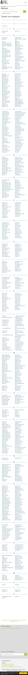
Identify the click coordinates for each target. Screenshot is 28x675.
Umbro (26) (4, 547)
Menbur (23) (4, 367)
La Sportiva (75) (5, 321)
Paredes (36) (5, 431)
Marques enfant (14, 621)
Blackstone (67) (5, 94)
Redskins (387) (5, 466)
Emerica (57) (18, 186)
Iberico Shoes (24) (19, 261)
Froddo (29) (4, 216)
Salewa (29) (17, 487)
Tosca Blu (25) (5, 537)
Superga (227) (18, 517)
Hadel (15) (17, 244)
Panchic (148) (18, 426)
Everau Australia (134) (20, 194)
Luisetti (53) (4, 345)
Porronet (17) (5, 450)
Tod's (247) (17, 531)
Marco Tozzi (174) (6, 357)
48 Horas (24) (5, 31)
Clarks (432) (4, 138)
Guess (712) (4, 239)
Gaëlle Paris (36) (5, 224)
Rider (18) (17, 472)
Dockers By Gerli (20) (19, 166)
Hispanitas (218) (5, 252)
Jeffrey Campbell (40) (6, 282)
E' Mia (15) (17, 197)
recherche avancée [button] (6, 13)
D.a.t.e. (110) (18, 157)
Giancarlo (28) (18, 230)
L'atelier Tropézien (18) (7, 349)
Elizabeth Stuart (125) (6, 184)
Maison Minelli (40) (6, 356)
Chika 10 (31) (18, 133)
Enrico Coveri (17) (6, 190)
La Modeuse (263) (19, 320)
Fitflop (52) (17, 209)
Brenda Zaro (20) (18, 101)
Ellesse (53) (17, 184)
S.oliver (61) (4, 486)
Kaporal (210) (18, 296)
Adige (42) (4, 39)
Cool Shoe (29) (18, 146)
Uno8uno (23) (5, 550)
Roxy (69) (4, 480)
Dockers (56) (5, 166)
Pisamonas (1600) (19, 442)
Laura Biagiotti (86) (19, 324)
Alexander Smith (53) (6, 44)
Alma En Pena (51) (19, 45)
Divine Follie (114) (19, 165)
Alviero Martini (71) (19, 48)
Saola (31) (4, 494)
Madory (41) (17, 355)
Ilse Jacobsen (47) (19, 264)
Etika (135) (4, 193)
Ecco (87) (4, 181)
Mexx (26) (17, 369)
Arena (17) (4, 59)
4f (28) (3, 32)
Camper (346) (5, 115)
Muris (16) (4, 388)
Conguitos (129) (18, 145)
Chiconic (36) (18, 131)
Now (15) (17, 403)
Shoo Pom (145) (5, 505)
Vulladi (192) (4, 570)
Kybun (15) (4, 311)
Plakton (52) (4, 444)
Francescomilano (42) (19, 213)
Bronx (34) (4, 103)
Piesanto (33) (18, 438)
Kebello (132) (18, 300)
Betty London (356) (19, 86)
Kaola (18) (4, 296)
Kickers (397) (5, 306)
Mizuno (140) (18, 375)
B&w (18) (4, 74)
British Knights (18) (19, 102)
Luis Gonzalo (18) (19, 344)
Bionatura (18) (18, 91)
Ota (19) (17, 414)
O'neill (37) (17, 416)
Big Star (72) (4, 88)
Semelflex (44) (5, 499)
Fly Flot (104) (5, 212)
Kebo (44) (4, 301)
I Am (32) (4, 261)
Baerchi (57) (4, 76)
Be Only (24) (17, 80)
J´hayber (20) (18, 288)
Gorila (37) (4, 236)
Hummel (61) (5, 254)
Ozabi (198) (4, 416)
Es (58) (16, 192)
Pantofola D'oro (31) (6, 427)
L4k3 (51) (4, 316)
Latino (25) (4, 324)
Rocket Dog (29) (18, 478)
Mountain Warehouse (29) (19, 384)
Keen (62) (4, 302)
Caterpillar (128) (18, 122)
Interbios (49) (5, 268)
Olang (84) (4, 411)
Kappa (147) (4, 297)
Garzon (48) (17, 226)
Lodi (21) (4, 341)
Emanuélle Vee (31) (6, 186)
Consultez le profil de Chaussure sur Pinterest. (11, 628)
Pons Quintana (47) (19, 448)
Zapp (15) (17, 596)
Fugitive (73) (4, 217)
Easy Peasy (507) (6, 180)
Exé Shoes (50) (5, 196)
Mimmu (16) (17, 371)
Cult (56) (17, 152)
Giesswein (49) (18, 232)
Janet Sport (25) (5, 278)
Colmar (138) (18, 141)
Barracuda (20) (5, 80)
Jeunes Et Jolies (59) (19, 282)
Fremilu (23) (17, 214)
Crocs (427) (17, 150)
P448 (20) (4, 421)
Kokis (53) (17, 308)
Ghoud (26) (4, 230)
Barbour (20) (18, 79)
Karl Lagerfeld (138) (6, 298)
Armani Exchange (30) (20, 60)
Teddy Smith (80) (18, 526)
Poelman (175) (18, 444)
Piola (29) (4, 442)
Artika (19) (17, 63)
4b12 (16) (17, 31)
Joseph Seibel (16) (6, 286)
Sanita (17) (17, 491)
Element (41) (18, 182)
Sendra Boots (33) (6, 500)
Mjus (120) (4, 376)
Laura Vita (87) (5, 325)
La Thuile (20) (5, 322)
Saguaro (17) (18, 486)
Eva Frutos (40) (5, 194)
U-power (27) (5, 545)
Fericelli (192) (5, 208)
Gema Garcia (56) (6, 229)
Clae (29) (17, 135)
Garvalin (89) (5, 226)
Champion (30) (5, 127)
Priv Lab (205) (18, 451)
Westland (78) (18, 577)
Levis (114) (4, 337)
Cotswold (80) (5, 149)
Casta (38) (17, 119)
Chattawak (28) (5, 129)
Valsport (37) (5, 558)
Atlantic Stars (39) (19, 67)
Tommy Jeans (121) (6, 534)
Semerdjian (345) (18, 499)
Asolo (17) (4, 66)
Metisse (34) (4, 369)
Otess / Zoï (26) (5, 415)
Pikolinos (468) (5, 439)
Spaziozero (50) (18, 510)
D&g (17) (4, 157)
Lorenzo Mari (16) (19, 341)
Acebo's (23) (4, 37)
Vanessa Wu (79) (18, 558)
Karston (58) (17, 298)
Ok (23, 673)
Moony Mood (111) (6, 382)
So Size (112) (18, 507)
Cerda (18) (17, 125)
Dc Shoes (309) (5, 160)
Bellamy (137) (5, 83)
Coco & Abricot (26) (19, 139)
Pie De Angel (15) (6, 438)
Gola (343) (17, 234)
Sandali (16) (4, 490)
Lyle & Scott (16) (5, 348)
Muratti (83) (17, 387)
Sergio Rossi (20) (18, 502)
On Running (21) (5, 412)
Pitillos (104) (17, 443)
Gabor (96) (17, 222)
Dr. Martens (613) (19, 169)
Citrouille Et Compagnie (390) (7, 136)
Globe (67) (4, 234)
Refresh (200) (5, 468)
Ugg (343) (4, 546)
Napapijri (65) (18, 395)
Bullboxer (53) (5, 106)
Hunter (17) (17, 254)
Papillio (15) (17, 428)
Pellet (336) (17, 434)
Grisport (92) (18, 236)
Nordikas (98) (5, 403)
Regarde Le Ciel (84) (6, 470)
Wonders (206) (5, 579)
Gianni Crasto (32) (6, 232)
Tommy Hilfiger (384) (19, 533)
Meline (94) (4, 364)
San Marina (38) (18, 488)
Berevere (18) (18, 84)
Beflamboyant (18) (19, 82)
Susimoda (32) (18, 518)
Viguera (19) (4, 566)
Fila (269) (4, 209)
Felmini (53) (17, 206)
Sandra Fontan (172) (19, 490)
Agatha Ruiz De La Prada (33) (20, 39)
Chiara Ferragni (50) (19, 130)
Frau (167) (4, 214)
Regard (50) (17, 468)
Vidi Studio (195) (5, 565)
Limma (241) (18, 337)
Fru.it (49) (17, 216)
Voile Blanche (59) (19, 567)
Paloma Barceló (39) (19, 424)
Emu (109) (17, 189)
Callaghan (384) (5, 112)
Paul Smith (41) (18, 432)
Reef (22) (17, 467)
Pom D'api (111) (5, 448)
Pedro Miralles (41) (6, 434)
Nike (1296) (17, 400)
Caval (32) (4, 123)
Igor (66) (17, 262)
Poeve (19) (17, 446)
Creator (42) (17, 149)
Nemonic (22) (18, 398)
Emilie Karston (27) (6, 188)
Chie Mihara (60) (5, 133)
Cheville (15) (4, 130)
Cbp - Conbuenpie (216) (20, 123)
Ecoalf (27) (17, 181)
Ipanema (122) (18, 269)
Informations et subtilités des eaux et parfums (12, 666)
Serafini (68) (17, 500)
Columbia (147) (18, 142)
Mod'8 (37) (4, 379)
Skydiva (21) (17, 506)
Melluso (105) (5, 365)
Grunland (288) (18, 237)
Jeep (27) (17, 281)
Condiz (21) (4, 145)
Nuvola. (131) (5, 404)
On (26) (16, 411)
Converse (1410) (5, 146)
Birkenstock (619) (6, 92)
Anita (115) (17, 55)
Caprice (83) (4, 117)
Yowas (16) (4, 591)
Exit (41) (17, 196)
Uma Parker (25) (18, 546)
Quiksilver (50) (18, 458)
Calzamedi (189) (5, 114)
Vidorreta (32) (18, 565)
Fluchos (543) (18, 210)
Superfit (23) (4, 517)
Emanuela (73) (18, 185)
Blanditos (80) (18, 94)
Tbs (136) (4, 526)
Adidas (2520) (18, 37)
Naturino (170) (5, 398)
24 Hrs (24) (4, 26)
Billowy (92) (17, 88)
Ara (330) (4, 58)
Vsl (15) (3, 569)
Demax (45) (4, 161)
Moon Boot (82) (18, 380)
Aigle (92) (17, 41)
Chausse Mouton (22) (19, 129)
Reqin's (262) (5, 472)
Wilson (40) (4, 578)
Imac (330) (4, 265)
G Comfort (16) (5, 222)
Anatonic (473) (18, 52)
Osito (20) (4, 414)
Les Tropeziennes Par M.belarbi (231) (19, 335)
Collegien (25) (5, 141)
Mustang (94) (18, 388)
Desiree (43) (4, 162)
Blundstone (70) (18, 95)
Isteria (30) (4, 272)
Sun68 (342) (4, 515)
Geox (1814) (17, 229)
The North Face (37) (6, 530)
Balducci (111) (5, 78)
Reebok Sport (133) (6, 467)
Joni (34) (4, 285)
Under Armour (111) (19, 547)
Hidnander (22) (18, 250)
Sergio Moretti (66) (6, 502)
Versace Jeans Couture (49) (7, 563)
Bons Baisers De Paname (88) (5, 97)
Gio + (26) (4, 233)
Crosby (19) (4, 152)
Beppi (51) (4, 84)
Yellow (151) (4, 590)
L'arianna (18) (18, 348)
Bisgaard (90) (18, 92)
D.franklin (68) (5, 158)
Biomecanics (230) (6, 91)
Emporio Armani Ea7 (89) (7, 189)
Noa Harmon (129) (19, 402)
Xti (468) (17, 584)
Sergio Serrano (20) (6, 503)
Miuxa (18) (4, 375)
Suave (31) (17, 514)
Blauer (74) (4, 95)
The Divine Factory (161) (7, 529)
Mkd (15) (17, 376)
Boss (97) (4, 99)
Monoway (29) (5, 380)
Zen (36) (4, 597)
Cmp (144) (17, 138)
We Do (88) (4, 577)
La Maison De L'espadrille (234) (18, 318)
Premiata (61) (18, 450)
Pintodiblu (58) (18, 440)
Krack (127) (17, 309)
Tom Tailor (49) (5, 533)
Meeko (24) (4, 363)
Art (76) (16, 62)
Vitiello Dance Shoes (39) (7, 567)
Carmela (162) (5, 119)
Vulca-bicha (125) (19, 569)
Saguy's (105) (5, 487)
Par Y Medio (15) (18, 430)
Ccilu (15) (4, 125)
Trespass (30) (18, 537)
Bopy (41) (17, 98)
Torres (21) (17, 535)
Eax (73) (17, 180)
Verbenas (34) (18, 561)
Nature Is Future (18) (19, 396)
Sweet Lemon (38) (6, 519)
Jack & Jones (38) (6, 277)
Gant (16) (17, 224)
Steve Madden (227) (19, 511)
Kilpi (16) (17, 306)
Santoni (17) (17, 492)
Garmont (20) (18, 225)
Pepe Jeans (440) (6, 435)
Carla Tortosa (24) (6, 118)
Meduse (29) (18, 361)
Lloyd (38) (17, 340)
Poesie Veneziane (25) (7, 446)
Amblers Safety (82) (6, 51)
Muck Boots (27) (18, 386)
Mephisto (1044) (18, 367)
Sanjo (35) (4, 492)
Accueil (8, 6)
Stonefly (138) (5, 513)
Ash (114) (4, 64)
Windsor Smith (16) (19, 578)
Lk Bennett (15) (5, 340)
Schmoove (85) (18, 495)
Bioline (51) (17, 90)
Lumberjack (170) (19, 345)
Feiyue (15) (17, 205)
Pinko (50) (17, 439)
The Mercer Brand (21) (20, 529)
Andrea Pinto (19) (19, 53)
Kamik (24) (4, 294)
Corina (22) (4, 148)
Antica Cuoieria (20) (19, 56)
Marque (13, 6)
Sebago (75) (17, 496)
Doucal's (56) (5, 169)
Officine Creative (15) (19, 410)
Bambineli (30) (5, 79)
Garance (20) (5, 225)
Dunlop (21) (4, 173)
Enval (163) (17, 190)
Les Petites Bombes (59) (7, 335)
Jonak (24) (17, 284)
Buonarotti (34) (18, 106)
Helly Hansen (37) (6, 248)
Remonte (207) (5, 471)
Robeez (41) (17, 475)
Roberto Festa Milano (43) (6, 477)
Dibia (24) (17, 164)
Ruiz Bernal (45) (18, 480)
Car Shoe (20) (18, 117)
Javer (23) (4, 280)
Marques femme (14, 620)
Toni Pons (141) (18, 534)
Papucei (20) (5, 430)
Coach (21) (4, 139)
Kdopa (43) (4, 300)
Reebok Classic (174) (19, 466)
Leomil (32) (4, 332)
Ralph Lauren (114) (6, 464)
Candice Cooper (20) (19, 115)
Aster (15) (17, 66)
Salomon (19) (5, 488)
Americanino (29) (5, 52)
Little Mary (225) (5, 339)
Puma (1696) (5, 453)
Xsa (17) (4, 584)
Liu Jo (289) (17, 339)
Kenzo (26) (4, 304)
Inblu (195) (4, 266)
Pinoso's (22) (5, 440)
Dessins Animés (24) (19, 162)
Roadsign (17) (5, 475)
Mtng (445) (4, 386)
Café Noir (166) (18, 111)
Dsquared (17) (18, 170)
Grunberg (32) (5, 237)
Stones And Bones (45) (20, 513)
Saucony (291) (5, 495)
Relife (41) (17, 470)
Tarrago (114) (18, 525)
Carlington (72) (18, 118)
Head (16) (4, 246)
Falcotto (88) (18, 202)
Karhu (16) (17, 297)
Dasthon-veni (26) (19, 158)
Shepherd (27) (18, 503)
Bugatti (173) (18, 105)
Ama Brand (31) (5, 49)
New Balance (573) (19, 399)
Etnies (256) (17, 193)
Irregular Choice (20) (6, 270)
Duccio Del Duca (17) (19, 172)
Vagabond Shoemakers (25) (7, 556)
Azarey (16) (17, 68)
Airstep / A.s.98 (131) (6, 43)
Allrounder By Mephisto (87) (7, 46)
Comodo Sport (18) (19, 144)
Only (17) (17, 412)
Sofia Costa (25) (5, 509)
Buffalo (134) (5, 105)
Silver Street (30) (18, 505)
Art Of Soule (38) (5, 63)
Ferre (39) (17, 208)
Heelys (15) (17, 246)
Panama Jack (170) (6, 426)
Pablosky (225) (18, 421)
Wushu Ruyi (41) (18, 579)
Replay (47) (17, 471)
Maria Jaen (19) (18, 357)
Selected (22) (18, 498)
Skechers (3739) (5, 506)
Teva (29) (4, 527)
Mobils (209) (17, 378)
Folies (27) (17, 212)
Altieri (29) (4, 48)
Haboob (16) (4, 244)
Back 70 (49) (18, 75)
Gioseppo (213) (18, 233)
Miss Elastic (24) (18, 374)
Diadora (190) (5, 164)
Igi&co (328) (4, 262)
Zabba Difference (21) (6, 596)
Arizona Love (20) (6, 60)
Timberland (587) (6, 531)
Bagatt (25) (17, 76)
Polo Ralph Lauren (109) (20, 447)
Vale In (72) (17, 555)
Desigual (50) (18, 161)
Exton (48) (4, 197)
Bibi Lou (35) (5, 87)
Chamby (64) (18, 126)
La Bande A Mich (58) (19, 316)
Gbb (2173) (4, 228)
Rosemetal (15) (18, 479)
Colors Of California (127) (6, 143)
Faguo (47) (4, 202)
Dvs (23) (4, 174)
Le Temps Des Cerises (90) (20, 328)
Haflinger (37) (5, 245)
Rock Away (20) (18, 476)
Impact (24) (17, 265)
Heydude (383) (18, 249)
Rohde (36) (4, 479)
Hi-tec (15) (4, 250)
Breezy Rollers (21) (6, 101)
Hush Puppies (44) (6, 256)
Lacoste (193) (18, 322)
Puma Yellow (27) (19, 453)
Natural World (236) (6, 396)
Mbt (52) (4, 361)
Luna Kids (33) (18, 347)
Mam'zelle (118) (18, 356)
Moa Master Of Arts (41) (7, 378)
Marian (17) (17, 359)
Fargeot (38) (17, 204)
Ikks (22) (4, 264)
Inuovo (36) (4, 269)
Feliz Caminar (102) (6, 206)
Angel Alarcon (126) (6, 55)
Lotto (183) (4, 343)
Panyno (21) (17, 427)
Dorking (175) (18, 168)
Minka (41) (17, 372)
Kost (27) (4, 309)
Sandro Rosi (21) (5, 491)
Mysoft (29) (17, 390)
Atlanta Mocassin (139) (7, 67)
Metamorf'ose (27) (19, 368)
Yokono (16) (17, 590)
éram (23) (4, 192)
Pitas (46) (4, 443)
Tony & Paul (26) (5, 535)
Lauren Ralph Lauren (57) (19, 326)
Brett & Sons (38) (5, 102)
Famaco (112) (5, 204)
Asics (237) (17, 64)
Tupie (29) (17, 539)
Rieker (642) (4, 474)
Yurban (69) (17, 591)
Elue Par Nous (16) (6, 185)
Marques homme (22, 620)
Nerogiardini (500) (6, 399)
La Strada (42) (18, 321)
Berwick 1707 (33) (6, 86)
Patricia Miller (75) (6, 432)
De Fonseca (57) (18, 160)
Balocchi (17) (18, 78)
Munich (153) (5, 387)
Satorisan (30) (18, 494)
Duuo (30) (17, 173)
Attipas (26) (4, 68)
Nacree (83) (4, 395)
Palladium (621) (5, 424)
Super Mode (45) (18, 515)
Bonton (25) (17, 96)
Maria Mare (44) (5, 359)
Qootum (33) (5, 458)
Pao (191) (4, 428)
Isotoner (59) (18, 270)
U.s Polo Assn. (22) (19, 545)
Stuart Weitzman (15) (6, 514)
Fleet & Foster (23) (6, 210)
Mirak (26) (4, 374)
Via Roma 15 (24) (19, 562)
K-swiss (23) (4, 293)
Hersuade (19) (5, 249)
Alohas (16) (17, 47)
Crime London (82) (6, 150)
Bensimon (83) (18, 83)
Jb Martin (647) (18, 280)
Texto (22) (17, 527)
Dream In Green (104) (7, 170)
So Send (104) (5, 507)
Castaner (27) (5, 121)
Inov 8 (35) (17, 266)
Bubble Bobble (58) (19, 103)
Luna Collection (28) (6, 347)
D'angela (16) (18, 174)
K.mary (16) (17, 293)
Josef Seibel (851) (19, 285)
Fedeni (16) (4, 205)
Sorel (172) (4, 510)
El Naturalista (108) (6, 182)
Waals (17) (17, 575)
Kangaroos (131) (18, 294)
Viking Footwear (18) (19, 566)
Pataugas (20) (18, 431)
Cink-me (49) (18, 134)
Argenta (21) (17, 59)
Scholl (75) (4, 496)
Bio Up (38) (4, 90)
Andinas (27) (5, 53)
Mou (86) (4, 383)
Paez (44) (4, 423)
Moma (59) (17, 379)
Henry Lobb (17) (18, 248)
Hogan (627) (4, 253)
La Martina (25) (5, 320)
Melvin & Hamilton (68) (20, 365)
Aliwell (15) (17, 44)
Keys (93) (4, 305)
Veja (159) (4, 561)
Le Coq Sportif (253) (6, 328)
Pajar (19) (17, 423)
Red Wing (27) (18, 464)
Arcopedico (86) (18, 58)
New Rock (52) (5, 400)
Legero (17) (4, 331)
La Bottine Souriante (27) (7, 317)
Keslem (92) (17, 304)
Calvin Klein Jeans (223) (20, 112)
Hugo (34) (17, 253)
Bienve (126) (18, 87)
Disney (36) (4, 165)
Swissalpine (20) (18, 519)
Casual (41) (17, 121)
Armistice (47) (5, 62)
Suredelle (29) (5, 518)
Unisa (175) (4, 549)
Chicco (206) (5, 131)
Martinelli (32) (18, 360)
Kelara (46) (17, 302)
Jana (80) (17, 277)
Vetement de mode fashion (8, 664)
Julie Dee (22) (5, 288)
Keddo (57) (17, 301)
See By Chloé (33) (6, 498)
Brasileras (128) (18, 99)
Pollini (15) (4, 447)
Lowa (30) (4, 344)
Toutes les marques (5, 620)
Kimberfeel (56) (5, 308)
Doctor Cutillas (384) (6, 168)
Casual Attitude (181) (6, 122)
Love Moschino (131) (19, 343)
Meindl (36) (17, 363)
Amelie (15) (17, 51)
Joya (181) (17, 286)
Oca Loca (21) (5, 410)
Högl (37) (17, 256)
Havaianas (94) (18, 245)
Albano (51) (17, 43)
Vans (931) (4, 559)
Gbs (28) (17, 228)
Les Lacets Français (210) (19, 333)
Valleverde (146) (18, 556)
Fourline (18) (5, 213)
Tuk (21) (4, 539)
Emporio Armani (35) (19, 188)
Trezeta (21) (4, 538)
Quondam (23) (5, 459)
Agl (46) (3, 41)
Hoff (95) (17, 252)
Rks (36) (17, 474)
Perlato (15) (17, 435)
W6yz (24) (4, 575)
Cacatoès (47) (5, 111)
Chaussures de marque (21, 5)
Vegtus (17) (17, 559)
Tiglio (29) (17, 530)
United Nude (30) (18, 549)
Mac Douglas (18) (6, 355)
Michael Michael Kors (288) (6, 371)
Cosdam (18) (18, 148)
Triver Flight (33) (18, 538)
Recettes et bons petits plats (8, 665)
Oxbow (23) (17, 415)
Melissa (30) (17, 364)
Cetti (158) (4, 126)
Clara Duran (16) (18, 137)
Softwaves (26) (18, 509)
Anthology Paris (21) (6, 56)
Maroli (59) (4, 360)
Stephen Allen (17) (6, 511)
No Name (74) (5, 402)
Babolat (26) (17, 74)
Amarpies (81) (18, 49)
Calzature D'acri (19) (19, 114)
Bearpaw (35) (5, 82)
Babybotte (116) (5, 75)
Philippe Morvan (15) (19, 436)
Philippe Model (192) (6, 436)
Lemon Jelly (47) (18, 331)
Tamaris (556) (5, 525)
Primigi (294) (5, 451)
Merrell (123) (5, 368)
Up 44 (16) (17, 550)
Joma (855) (4, 284)
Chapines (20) (18, 127)
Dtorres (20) (4, 172)
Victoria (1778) (18, 563)
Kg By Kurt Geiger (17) (20, 305)
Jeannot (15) (5, 281)
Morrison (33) (18, 382)
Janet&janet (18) (18, 278)
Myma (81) (4, 390)
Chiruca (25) (4, 134)
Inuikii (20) (17, 268)
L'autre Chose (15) (19, 349)
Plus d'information (11, 673)
